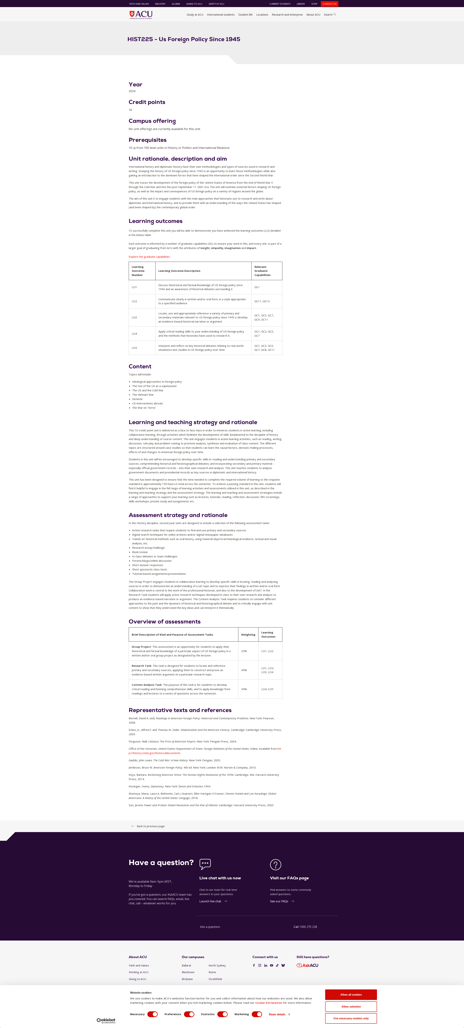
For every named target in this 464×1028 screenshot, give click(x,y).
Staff (314, 3)
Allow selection (351, 1006)
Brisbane (187, 979)
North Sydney (217, 965)
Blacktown (188, 972)
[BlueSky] (283, 965)
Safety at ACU (216, 3)
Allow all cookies (351, 994)
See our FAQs (279, 901)
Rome (212, 972)
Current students (280, 3)
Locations (262, 14)
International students (221, 14)
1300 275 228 (308, 927)
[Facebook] (253, 965)
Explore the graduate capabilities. (149, 256)
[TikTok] (277, 965)
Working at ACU (138, 972)
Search (328, 14)
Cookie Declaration (268, 1002)
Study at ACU (195, 14)
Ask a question (210, 927)
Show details (277, 1014)
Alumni (176, 3)
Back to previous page (151, 826)
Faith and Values (139, 3)
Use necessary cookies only (351, 1018)
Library (301, 3)
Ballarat (186, 965)
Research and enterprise (287, 14)
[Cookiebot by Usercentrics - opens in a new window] (106, 1021)
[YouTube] (271, 965)
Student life (245, 14)
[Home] (141, 15)
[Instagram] (259, 965)
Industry (160, 3)
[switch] (189, 1014)
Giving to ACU (194, 3)
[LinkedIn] (265, 965)
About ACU (313, 14)
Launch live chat (210, 901)
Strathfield (215, 979)
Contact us (329, 3)
